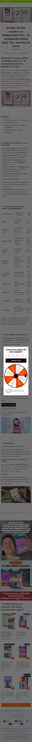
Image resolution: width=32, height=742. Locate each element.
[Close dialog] (26, 348)
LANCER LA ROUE (16, 360)
